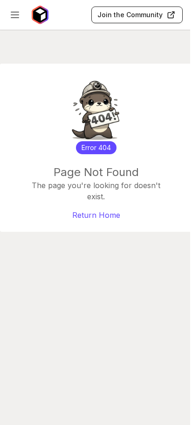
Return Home (96, 215)
